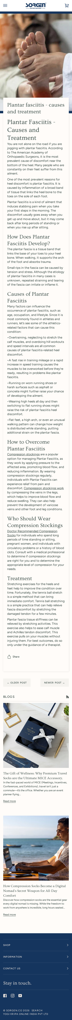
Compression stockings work (44, 488)
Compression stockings (23, 454)
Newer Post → (54, 682)
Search (37, 1010)
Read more (9, 801)
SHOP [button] (6, 945)
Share (16, 656)
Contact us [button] (11, 968)
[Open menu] (9, 5)
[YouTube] (20, 995)
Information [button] (12, 956)
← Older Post (17, 682)
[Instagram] (12, 995)
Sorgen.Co (14, 1010)
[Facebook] (5, 995)
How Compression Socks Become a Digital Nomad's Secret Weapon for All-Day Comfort (34, 891)
